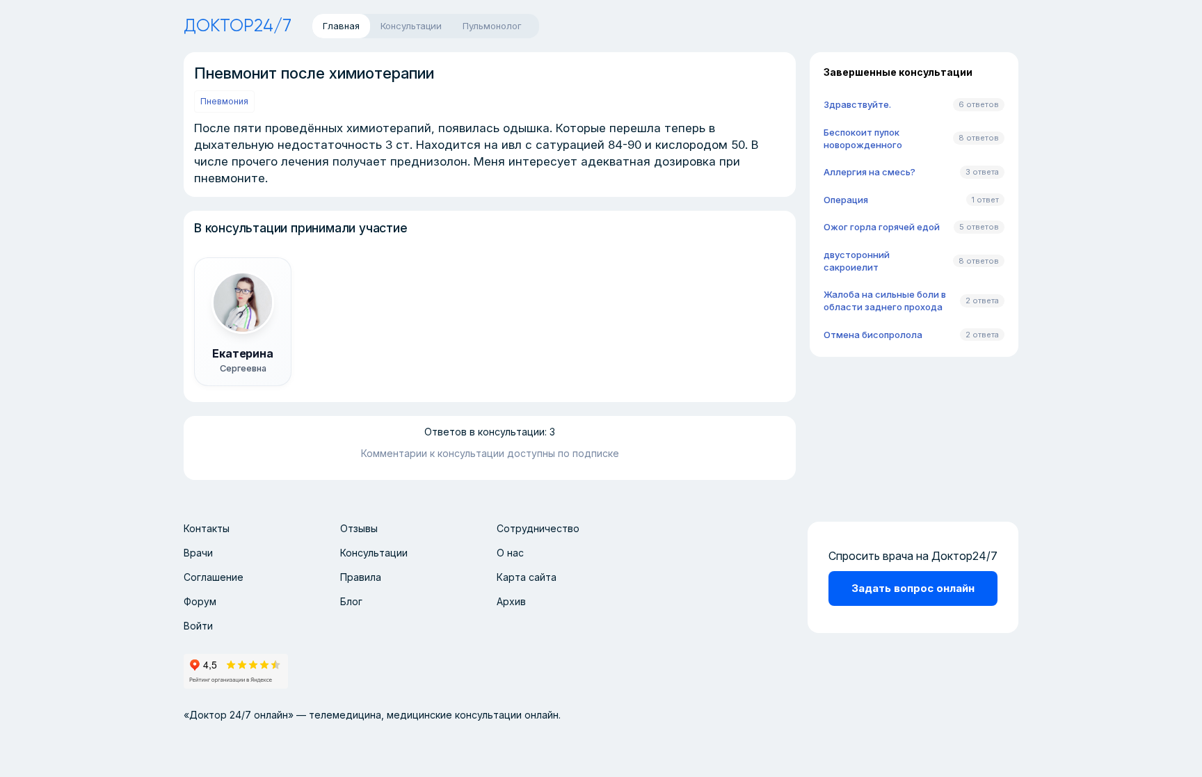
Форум (200, 601)
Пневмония (224, 101)
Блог (351, 601)
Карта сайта (526, 577)
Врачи (198, 553)
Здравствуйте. (857, 104)
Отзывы (359, 528)
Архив (511, 601)
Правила (360, 577)
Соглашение (213, 577)
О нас (510, 553)
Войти (198, 626)
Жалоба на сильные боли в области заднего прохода (885, 300)
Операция (846, 199)
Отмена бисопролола (873, 334)
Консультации (374, 553)
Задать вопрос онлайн (913, 588)
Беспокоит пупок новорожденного (863, 138)
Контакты (207, 528)
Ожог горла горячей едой (882, 226)
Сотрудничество (538, 528)
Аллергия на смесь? (869, 171)
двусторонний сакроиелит (857, 261)
